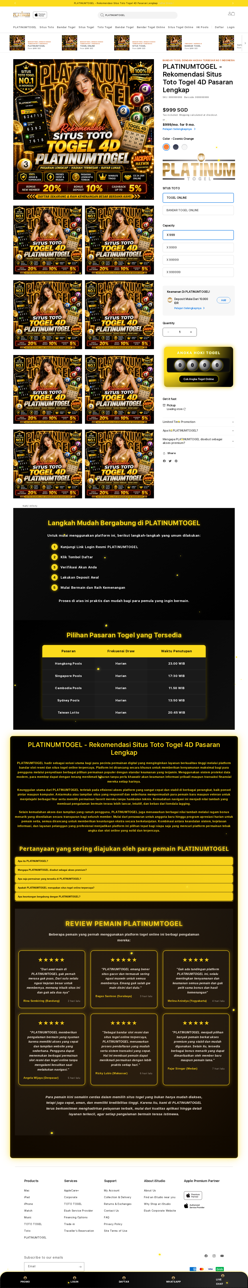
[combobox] (138, 15)
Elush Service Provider (78, 1210)
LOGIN (75, 1281)
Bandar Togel (66, 27)
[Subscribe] (80, 1266)
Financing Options (76, 1217)
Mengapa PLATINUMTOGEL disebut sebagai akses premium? (52, 870)
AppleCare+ (71, 1190)
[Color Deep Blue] (176, 147)
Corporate (70, 1197)
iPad (27, 1197)
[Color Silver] (184, 147)
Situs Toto (47, 27)
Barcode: (189, 97)
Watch (28, 1210)
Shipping (184, 115)
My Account (112, 1190)
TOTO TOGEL (33, 1224)
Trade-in (69, 1224)
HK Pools (202, 27)
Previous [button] (15, 3)
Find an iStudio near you (159, 1197)
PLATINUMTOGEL (24, 27)
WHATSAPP (173, 1281)
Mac (27, 1190)
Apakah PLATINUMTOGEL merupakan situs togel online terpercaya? (56, 887)
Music (28, 1217)
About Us (150, 1190)
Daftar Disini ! (166, 3)
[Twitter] (171, 461)
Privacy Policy (113, 1224)
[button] (24, 27)
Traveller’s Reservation (79, 1230)
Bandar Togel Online (151, 27)
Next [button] (233, 3)
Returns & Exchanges (117, 1204)
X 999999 (173, 272)
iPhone (28, 1204)
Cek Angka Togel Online (199, 379)
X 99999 (172, 260)
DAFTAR (124, 1281)
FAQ (106, 1217)
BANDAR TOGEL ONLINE (182, 210)
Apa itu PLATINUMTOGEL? (33, 861)
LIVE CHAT (219, 1281)
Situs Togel (86, 27)
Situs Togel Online (180, 27)
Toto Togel (104, 27)
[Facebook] (165, 461)
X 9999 (171, 247)
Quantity (169, 323)
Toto (27, 1230)
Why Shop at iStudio (157, 1204)
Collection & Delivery (117, 1197)
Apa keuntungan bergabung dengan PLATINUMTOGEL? (49, 896)
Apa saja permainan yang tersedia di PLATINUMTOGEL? (49, 878)
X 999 (171, 235)
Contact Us (111, 1210)
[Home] (21, 14)
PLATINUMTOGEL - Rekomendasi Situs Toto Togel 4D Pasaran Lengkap (124, 3)
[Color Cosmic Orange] (166, 147)
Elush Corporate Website (160, 1210)
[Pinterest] (177, 461)
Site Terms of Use (115, 1230)
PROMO (25, 1281)
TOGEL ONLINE (177, 197)
